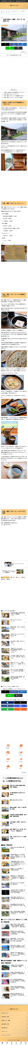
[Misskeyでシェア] (23, 611)
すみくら (13, 577)
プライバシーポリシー (6, 1035)
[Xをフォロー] (20, 702)
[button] (18, 48)
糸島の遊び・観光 (5, 1016)
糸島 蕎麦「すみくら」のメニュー (11, 94)
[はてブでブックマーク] (17, 615)
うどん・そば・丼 (6, 577)
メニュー (19, 577)
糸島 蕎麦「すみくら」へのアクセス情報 (13, 97)
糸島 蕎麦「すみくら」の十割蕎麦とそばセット (14, 95)
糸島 (24, 577)
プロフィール (4, 1031)
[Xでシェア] (5, 611)
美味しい (4, 579)
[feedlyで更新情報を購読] (7, 709)
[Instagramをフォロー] (20, 706)
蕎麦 (9, 579)
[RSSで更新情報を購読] (20, 709)
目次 (12, 89)
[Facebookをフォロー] (7, 706)
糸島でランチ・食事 (5, 1020)
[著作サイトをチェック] (7, 702)
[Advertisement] (14, 72)
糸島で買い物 (4, 1027)
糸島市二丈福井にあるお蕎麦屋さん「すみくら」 (14, 92)
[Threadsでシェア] (11, 615)
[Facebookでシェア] (5, 615)
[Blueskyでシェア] (17, 611)
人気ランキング (4, 1013)
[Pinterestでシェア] (8, 619)
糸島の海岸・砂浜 (5, 1024)
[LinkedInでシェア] (14, 619)
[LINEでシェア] (23, 615)
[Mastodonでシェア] (11, 611)
